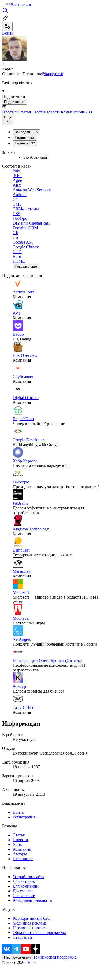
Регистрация (24, 817)
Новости (53, 112)
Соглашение (24, 895)
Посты (39, 112)
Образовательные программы (39, 932)
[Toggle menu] (4, 6)
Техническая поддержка (55, 957)
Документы (23, 891)
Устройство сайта (28, 876)
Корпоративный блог (32, 918)
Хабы (18, 844)
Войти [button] (8, 33)
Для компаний (26, 886)
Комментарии (76, 112)
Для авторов (24, 881)
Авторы (20, 854)
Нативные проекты (30, 928)
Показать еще (26, 266)
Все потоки (21, 5)
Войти (18, 812)
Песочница (23, 858)
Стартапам (22, 937)
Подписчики (24, 138)
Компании (22, 849)
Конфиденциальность (32, 900)
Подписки (25, 143)
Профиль (10, 112)
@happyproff (52, 74)
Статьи (25, 112)
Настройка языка (17, 957)
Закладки (26, 132)
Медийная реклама (30, 923)
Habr (31, 962)
